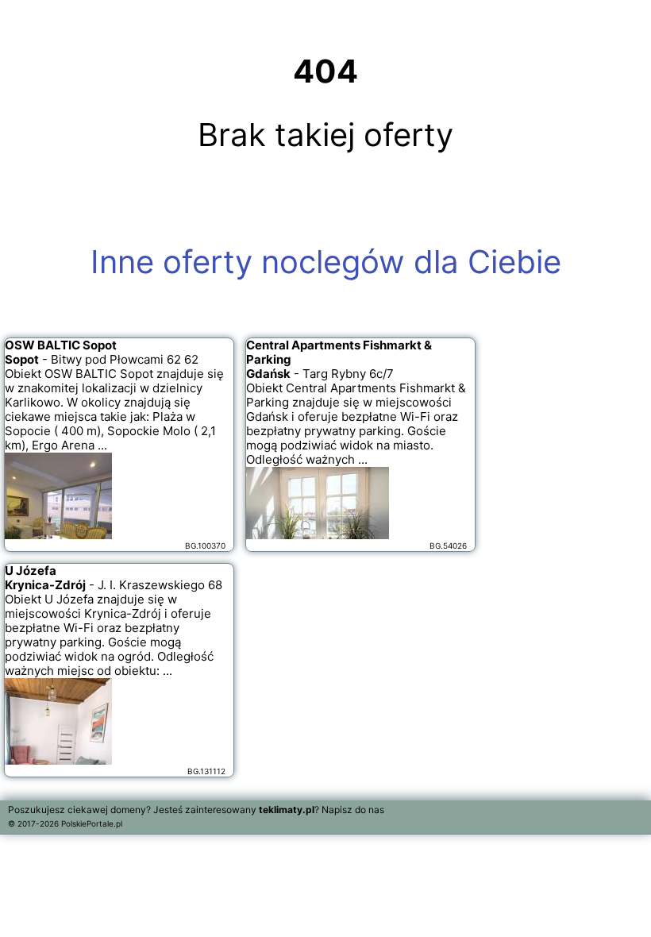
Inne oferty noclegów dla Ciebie (326, 261)
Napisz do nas (353, 810)
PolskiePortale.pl (91, 823)
